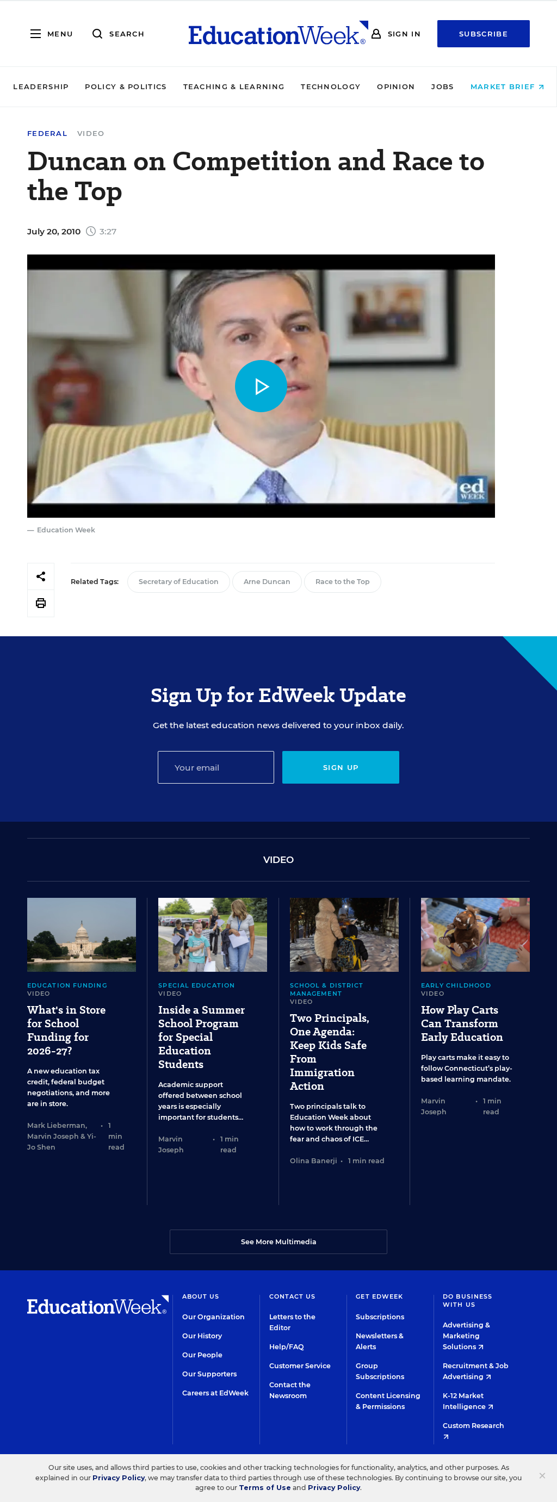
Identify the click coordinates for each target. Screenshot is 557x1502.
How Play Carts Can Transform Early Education (462, 1023)
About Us (201, 1296)
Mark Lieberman (56, 1125)
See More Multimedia (279, 1242)
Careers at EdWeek (215, 1393)
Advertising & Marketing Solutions (466, 1336)
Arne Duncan (267, 582)
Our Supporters (209, 1374)
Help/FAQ (286, 1347)
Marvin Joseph (53, 1136)
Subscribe (483, 33)
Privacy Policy (118, 1478)
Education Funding (67, 985)
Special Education (196, 985)
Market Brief (504, 86)
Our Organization (213, 1317)
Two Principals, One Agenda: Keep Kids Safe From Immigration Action (329, 1052)
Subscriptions (380, 1317)
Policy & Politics (125, 86)
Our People (202, 1355)
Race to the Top (342, 582)
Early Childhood (456, 985)
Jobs (442, 86)
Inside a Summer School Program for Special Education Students (201, 1037)
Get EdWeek (379, 1296)
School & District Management (327, 989)
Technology (331, 86)
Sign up (340, 767)
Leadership (41, 86)
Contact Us (292, 1296)
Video (91, 133)
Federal (47, 133)
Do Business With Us (467, 1300)
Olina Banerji (313, 1161)
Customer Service (300, 1366)
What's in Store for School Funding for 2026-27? (66, 1030)
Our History (202, 1336)
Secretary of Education (179, 582)
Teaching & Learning (234, 86)
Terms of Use (265, 1488)
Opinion (396, 86)
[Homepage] (278, 33)
